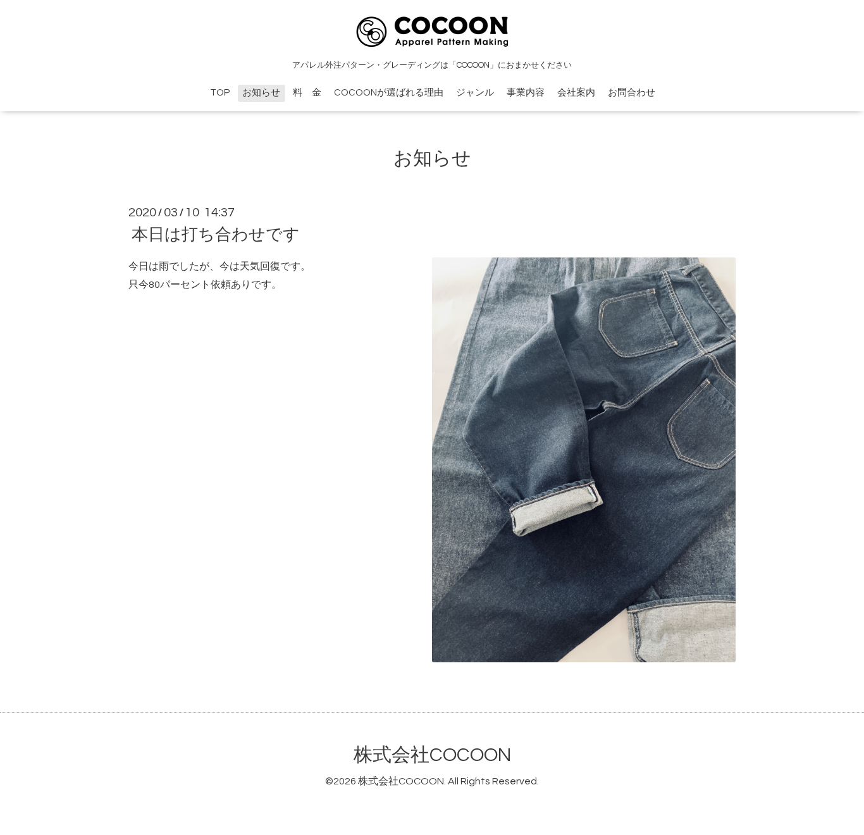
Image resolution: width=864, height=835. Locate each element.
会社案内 (576, 92)
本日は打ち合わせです (216, 234)
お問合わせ (631, 92)
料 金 (307, 92)
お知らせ (261, 92)
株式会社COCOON (432, 755)
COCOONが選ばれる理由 (388, 92)
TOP (220, 92)
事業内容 (526, 92)
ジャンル (475, 92)
